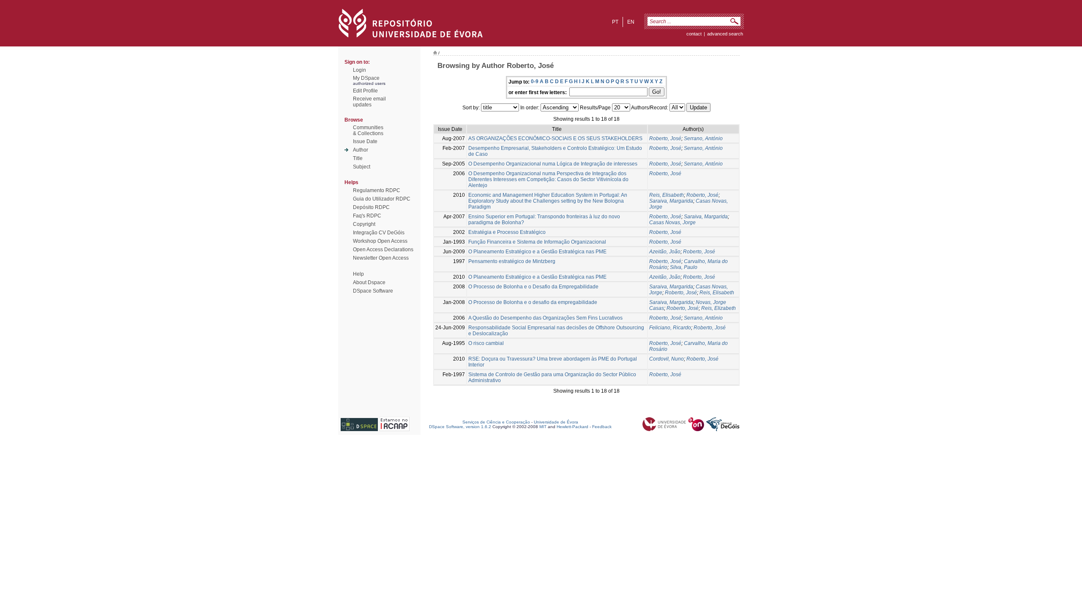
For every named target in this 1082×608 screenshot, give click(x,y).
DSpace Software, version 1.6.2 (460, 426)
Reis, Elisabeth (666, 195)
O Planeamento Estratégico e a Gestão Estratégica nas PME (537, 252)
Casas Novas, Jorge (672, 222)
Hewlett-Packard (572, 426)
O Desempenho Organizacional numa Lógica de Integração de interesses (552, 164)
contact (694, 33)
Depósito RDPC (371, 207)
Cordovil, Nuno (666, 359)
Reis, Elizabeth (718, 308)
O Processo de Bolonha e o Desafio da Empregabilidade (533, 287)
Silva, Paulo (683, 267)
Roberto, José (665, 138)
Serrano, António (703, 138)
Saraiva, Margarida (671, 201)
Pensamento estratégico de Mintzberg (511, 261)
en (630, 22)
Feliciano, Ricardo (670, 328)
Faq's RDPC (367, 216)
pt (615, 22)
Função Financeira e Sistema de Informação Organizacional (537, 242)
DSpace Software (373, 291)
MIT (542, 426)
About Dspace (369, 282)
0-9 (534, 81)
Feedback (602, 426)
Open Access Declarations (383, 249)
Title (358, 158)
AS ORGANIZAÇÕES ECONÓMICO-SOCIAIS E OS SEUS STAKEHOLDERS (555, 138)
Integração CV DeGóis (378, 233)
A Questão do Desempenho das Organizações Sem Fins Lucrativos (545, 318)
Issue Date (365, 141)
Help (358, 274)
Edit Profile (365, 91)
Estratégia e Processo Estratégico (507, 232)
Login (359, 70)
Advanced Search (725, 33)
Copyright (364, 224)
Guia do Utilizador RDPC (381, 199)
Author (360, 150)
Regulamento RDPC (376, 190)
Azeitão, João (664, 252)
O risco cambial (486, 343)
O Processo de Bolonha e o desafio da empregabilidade (532, 302)
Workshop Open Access (380, 241)
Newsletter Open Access (381, 258)
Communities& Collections (368, 130)
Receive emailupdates (369, 102)
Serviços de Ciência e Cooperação (496, 422)
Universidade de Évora (556, 422)
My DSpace (366, 78)
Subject (361, 167)
